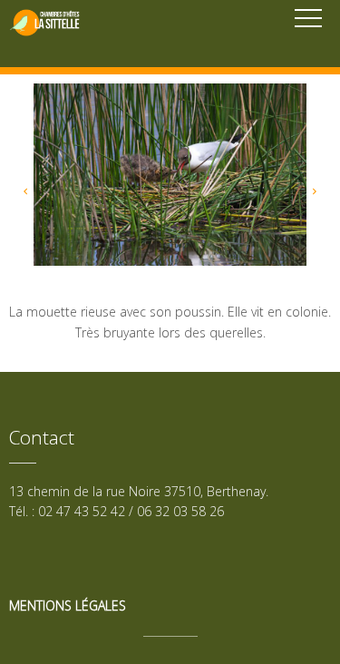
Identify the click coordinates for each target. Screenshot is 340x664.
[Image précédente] (25, 197)
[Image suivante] (314, 197)
